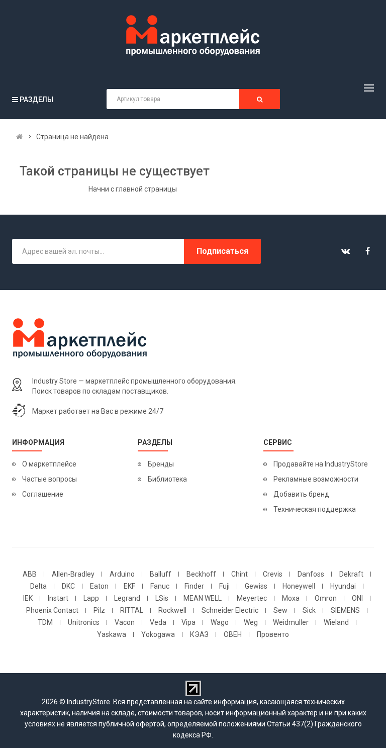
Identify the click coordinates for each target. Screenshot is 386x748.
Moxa (291, 598)
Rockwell (172, 610)
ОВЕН (233, 634)
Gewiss (256, 586)
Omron (326, 598)
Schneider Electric (230, 610)
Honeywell (298, 586)
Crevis (272, 574)
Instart (58, 598)
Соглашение (42, 494)
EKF (129, 586)
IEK (28, 598)
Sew (280, 610)
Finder (194, 586)
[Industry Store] (193, 36)
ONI (357, 598)
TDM (45, 622)
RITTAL (131, 610)
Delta (38, 586)
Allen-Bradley (73, 574)
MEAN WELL (202, 598)
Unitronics (84, 622)
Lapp (91, 598)
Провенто (273, 634)
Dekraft (351, 574)
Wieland (336, 622)
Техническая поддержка (314, 509)
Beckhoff (201, 574)
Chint (239, 574)
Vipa (188, 622)
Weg (251, 622)
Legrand (127, 598)
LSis (161, 598)
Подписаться (222, 251)
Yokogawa (158, 634)
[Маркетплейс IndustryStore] (19, 136)
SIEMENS (345, 610)
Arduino (122, 574)
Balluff (160, 574)
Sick (309, 610)
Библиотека (167, 479)
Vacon (125, 622)
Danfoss (311, 574)
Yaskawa (111, 634)
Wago (220, 622)
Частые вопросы (49, 479)
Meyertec (252, 598)
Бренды (161, 464)
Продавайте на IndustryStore (320, 464)
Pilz (99, 610)
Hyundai (343, 586)
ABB (30, 574)
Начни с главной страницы (132, 189)
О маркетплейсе (49, 464)
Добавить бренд (301, 494)
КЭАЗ (199, 634)
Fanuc (159, 586)
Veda (158, 622)
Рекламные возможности (315, 479)
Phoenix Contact (52, 610)
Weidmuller (291, 622)
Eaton (99, 586)
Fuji (224, 586)
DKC (68, 586)
